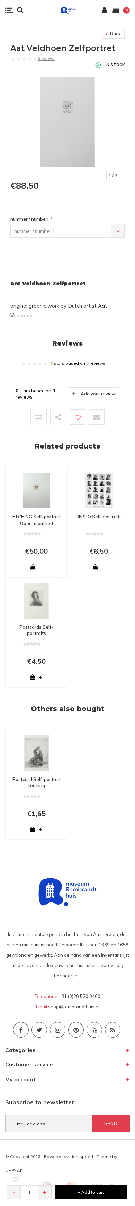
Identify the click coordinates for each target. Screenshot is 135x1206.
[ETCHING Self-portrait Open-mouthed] (36, 490)
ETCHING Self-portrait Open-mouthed (36, 520)
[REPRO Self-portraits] (99, 490)
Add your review (98, 393)
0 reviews (46, 58)
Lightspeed (81, 1156)
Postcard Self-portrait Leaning (36, 782)
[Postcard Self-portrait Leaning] (36, 752)
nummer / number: (31, 219)
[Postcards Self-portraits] (36, 600)
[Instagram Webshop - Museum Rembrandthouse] (57, 1030)
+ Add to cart (91, 1192)
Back (115, 34)
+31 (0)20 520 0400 (79, 996)
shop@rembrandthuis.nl (73, 1006)
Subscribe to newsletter (39, 1102)
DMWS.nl (14, 1170)
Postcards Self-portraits (36, 630)
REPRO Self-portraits (99, 516)
